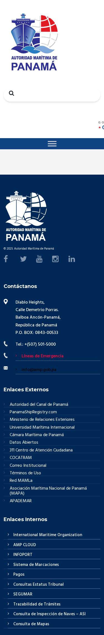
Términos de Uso (25, 473)
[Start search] (10, 93)
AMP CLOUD (24, 545)
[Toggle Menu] (52, 143)
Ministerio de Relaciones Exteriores (42, 419)
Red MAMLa (21, 480)
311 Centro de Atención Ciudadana (41, 450)
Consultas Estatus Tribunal (38, 584)
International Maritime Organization (47, 535)
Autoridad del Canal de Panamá (39, 404)
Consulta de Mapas (31, 624)
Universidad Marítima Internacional (42, 427)
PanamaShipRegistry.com (33, 412)
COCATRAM (21, 458)
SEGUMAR (22, 594)
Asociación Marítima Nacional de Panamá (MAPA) (48, 491)
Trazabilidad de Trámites (36, 604)
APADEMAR (21, 501)
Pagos (18, 574)
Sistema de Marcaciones (36, 564)
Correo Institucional (28, 465)
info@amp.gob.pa (39, 369)
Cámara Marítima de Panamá (37, 435)
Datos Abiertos (24, 442)
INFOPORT (22, 554)
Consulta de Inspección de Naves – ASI (49, 614)
